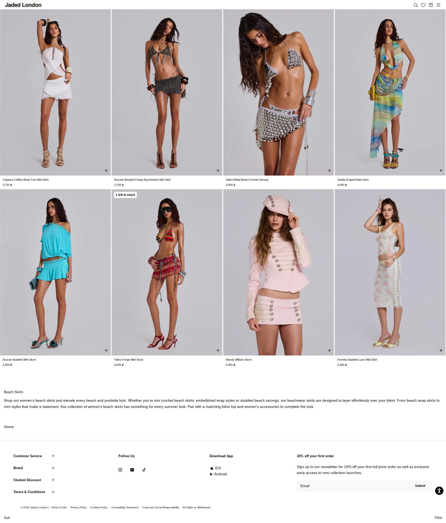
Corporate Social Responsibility (160, 507)
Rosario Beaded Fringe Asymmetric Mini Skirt (142, 179)
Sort (7, 518)
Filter (438, 518)
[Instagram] (120, 470)
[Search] (415, 5)
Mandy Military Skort (238, 359)
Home (9, 427)
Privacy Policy (78, 507)
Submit (420, 486)
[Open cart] (430, 5)
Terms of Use (59, 507)
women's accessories (261, 407)
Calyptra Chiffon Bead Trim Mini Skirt (26, 179)
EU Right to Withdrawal (196, 507)
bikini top (229, 407)
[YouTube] (132, 470)
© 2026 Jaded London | (35, 507)
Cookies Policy (99, 507)
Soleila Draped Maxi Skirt (353, 179)
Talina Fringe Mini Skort (128, 359)
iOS (218, 468)
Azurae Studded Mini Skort (19, 359)
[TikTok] (144, 470)
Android (220, 474)
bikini (391, 400)
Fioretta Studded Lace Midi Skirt (357, 359)
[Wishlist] (423, 5)
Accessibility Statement (125, 507)
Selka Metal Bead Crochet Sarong (247, 179)
